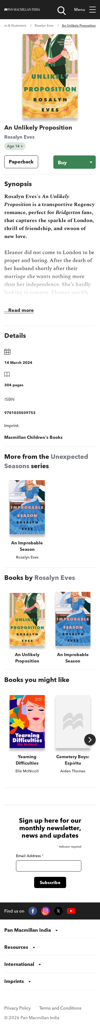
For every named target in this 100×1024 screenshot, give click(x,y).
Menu (79, 9)
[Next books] (90, 739)
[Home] (22, 9)
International (19, 964)
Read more (21, 310)
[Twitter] (58, 911)
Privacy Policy (17, 1008)
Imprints (14, 981)
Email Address (29, 855)
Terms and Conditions (60, 1008)
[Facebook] (33, 911)
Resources (16, 947)
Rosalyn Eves (44, 25)
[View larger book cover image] (50, 76)
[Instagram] (45, 911)
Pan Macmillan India (27, 930)
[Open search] (61, 10)
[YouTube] (71, 911)
